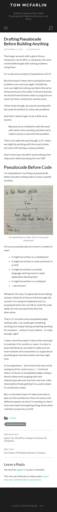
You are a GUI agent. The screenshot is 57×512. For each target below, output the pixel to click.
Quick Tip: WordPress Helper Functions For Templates (25, 438)
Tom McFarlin (28, 5)
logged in (20, 469)
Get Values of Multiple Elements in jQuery (25, 451)
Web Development (16, 424)
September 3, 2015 (13, 49)
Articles (12, 418)
